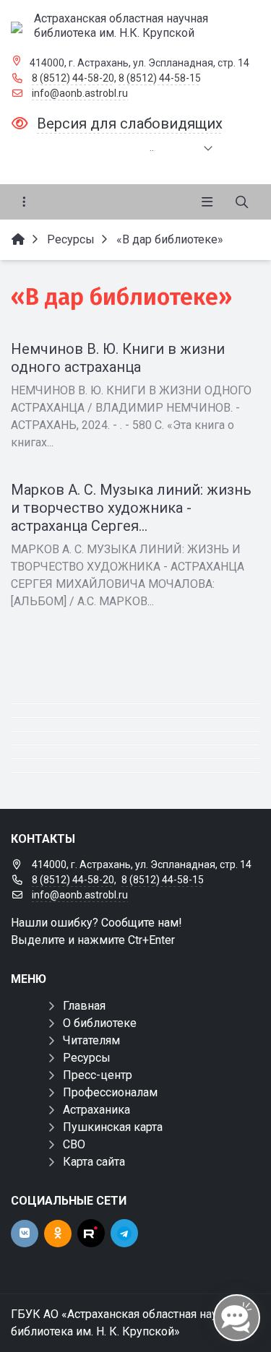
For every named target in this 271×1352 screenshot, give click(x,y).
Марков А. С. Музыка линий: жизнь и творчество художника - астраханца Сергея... (131, 507)
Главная (84, 1006)
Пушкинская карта (113, 1127)
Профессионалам (110, 1092)
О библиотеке (100, 1023)
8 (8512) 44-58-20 (73, 78)
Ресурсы (87, 1058)
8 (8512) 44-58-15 (160, 78)
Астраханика (96, 1110)
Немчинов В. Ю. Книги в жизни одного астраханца (118, 358)
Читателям (91, 1040)
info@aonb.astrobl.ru (80, 93)
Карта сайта (94, 1162)
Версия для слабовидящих (130, 123)
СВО (74, 1144)
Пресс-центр (97, 1075)
